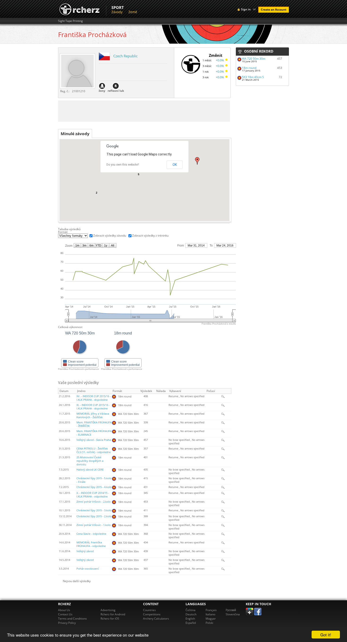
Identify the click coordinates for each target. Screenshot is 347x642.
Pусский (231, 610)
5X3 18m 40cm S (253, 77)
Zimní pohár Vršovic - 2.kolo (93, 501)
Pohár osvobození (87, 568)
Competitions (152, 614)
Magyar (211, 619)
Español (191, 623)
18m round (249, 68)
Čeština (190, 610)
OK (175, 165)
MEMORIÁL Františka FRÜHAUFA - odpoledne (91, 544)
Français (211, 610)
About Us (64, 610)
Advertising (108, 610)
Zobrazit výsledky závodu (109, 235)
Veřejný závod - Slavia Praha (93, 440)
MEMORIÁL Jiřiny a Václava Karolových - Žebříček (92, 415)
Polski (209, 623)
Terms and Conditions (72, 619)
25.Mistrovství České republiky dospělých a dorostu (89, 461)
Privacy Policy (67, 623)
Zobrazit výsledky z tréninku (150, 235)
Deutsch (191, 614)
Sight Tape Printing (70, 21)
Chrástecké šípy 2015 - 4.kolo (94, 487)
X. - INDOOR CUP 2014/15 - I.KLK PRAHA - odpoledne (92, 494)
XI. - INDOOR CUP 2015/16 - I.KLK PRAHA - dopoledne (93, 406)
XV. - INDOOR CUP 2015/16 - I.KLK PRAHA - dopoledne (93, 398)
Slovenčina (233, 614)
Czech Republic (125, 56)
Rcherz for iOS (110, 619)
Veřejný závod (85, 551)
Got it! (325, 635)
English (190, 619)
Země (132, 12)
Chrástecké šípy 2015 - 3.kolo (94, 510)
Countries (149, 610)
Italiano (210, 614)
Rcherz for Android (113, 614)
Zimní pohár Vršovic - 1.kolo (93, 525)
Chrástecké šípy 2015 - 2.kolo (94, 516)
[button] (197, 161)
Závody (117, 12)
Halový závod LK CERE (90, 469)
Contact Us (65, 614)
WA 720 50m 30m (253, 59)
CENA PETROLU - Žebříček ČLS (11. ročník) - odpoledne (93, 450)
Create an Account (273, 10)
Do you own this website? (122, 164)
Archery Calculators (156, 619)
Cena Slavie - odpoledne (91, 533)
